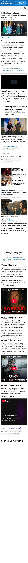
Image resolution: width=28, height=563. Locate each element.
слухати (21, 2)
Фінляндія (11, 159)
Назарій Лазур (19, 197)
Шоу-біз (10, 162)
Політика (18, 159)
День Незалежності (15, 431)
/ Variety (8, 34)
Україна (7, 431)
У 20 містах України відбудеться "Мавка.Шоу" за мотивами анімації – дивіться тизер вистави (13, 70)
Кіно (6, 159)
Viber (20, 156)
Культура (4, 162)
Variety (8, 153)
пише (21, 63)
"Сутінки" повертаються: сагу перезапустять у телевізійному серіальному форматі (12, 148)
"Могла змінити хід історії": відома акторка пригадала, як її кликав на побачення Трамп (14, 259)
